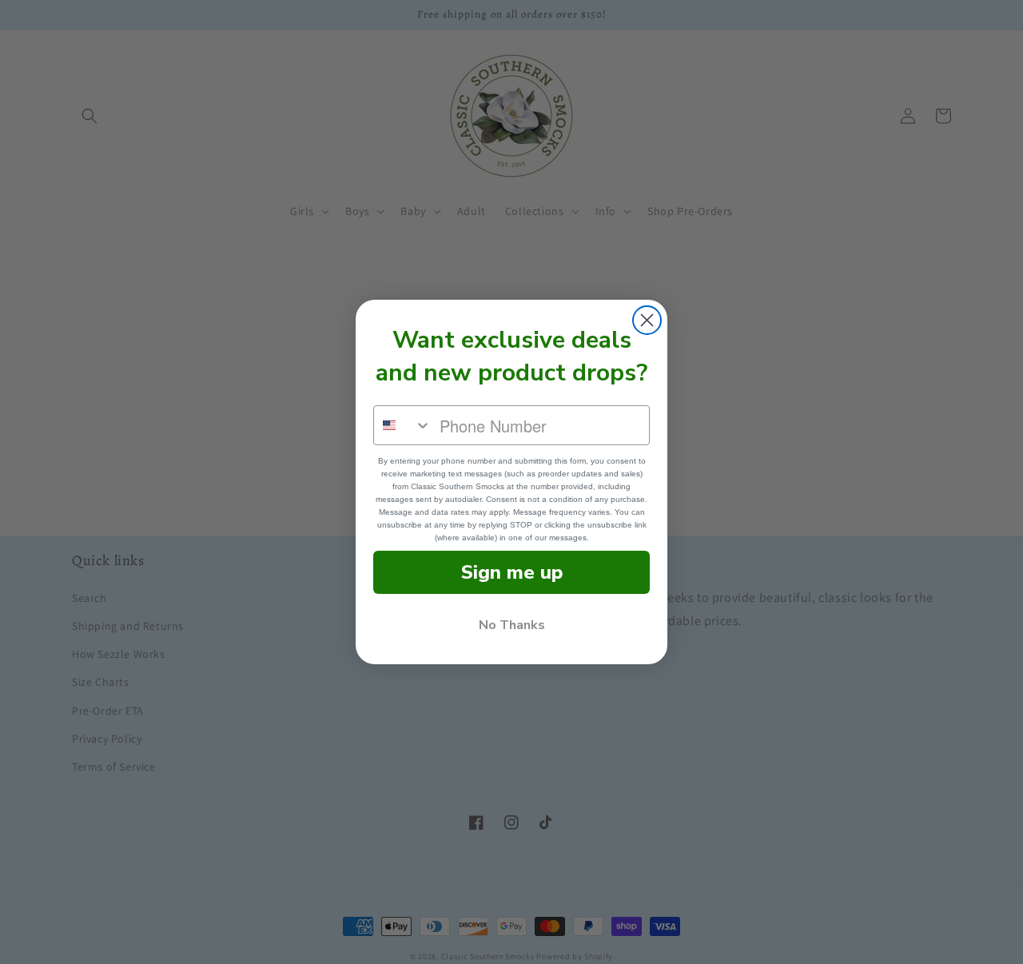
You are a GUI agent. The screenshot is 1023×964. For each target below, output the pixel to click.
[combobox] (403, 425)
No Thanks (512, 625)
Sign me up (512, 572)
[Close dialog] (647, 320)
